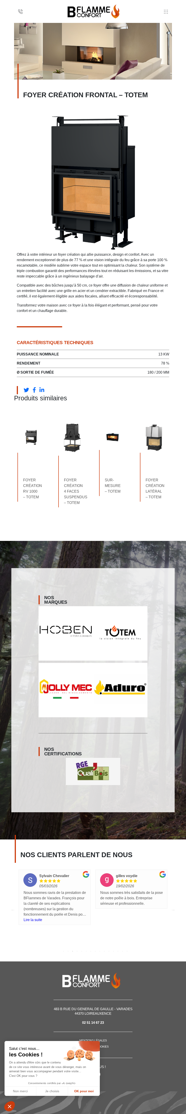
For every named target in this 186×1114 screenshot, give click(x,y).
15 (127, 951)
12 (113, 951)
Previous (13, 909)
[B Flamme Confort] (93, 11)
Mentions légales (93, 1040)
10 (104, 951)
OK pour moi (84, 1091)
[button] (9, 1106)
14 (122, 951)
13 (118, 951)
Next (173, 909)
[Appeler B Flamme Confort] (20, 11)
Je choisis (52, 1091)
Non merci (20, 1091)
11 (109, 951)
